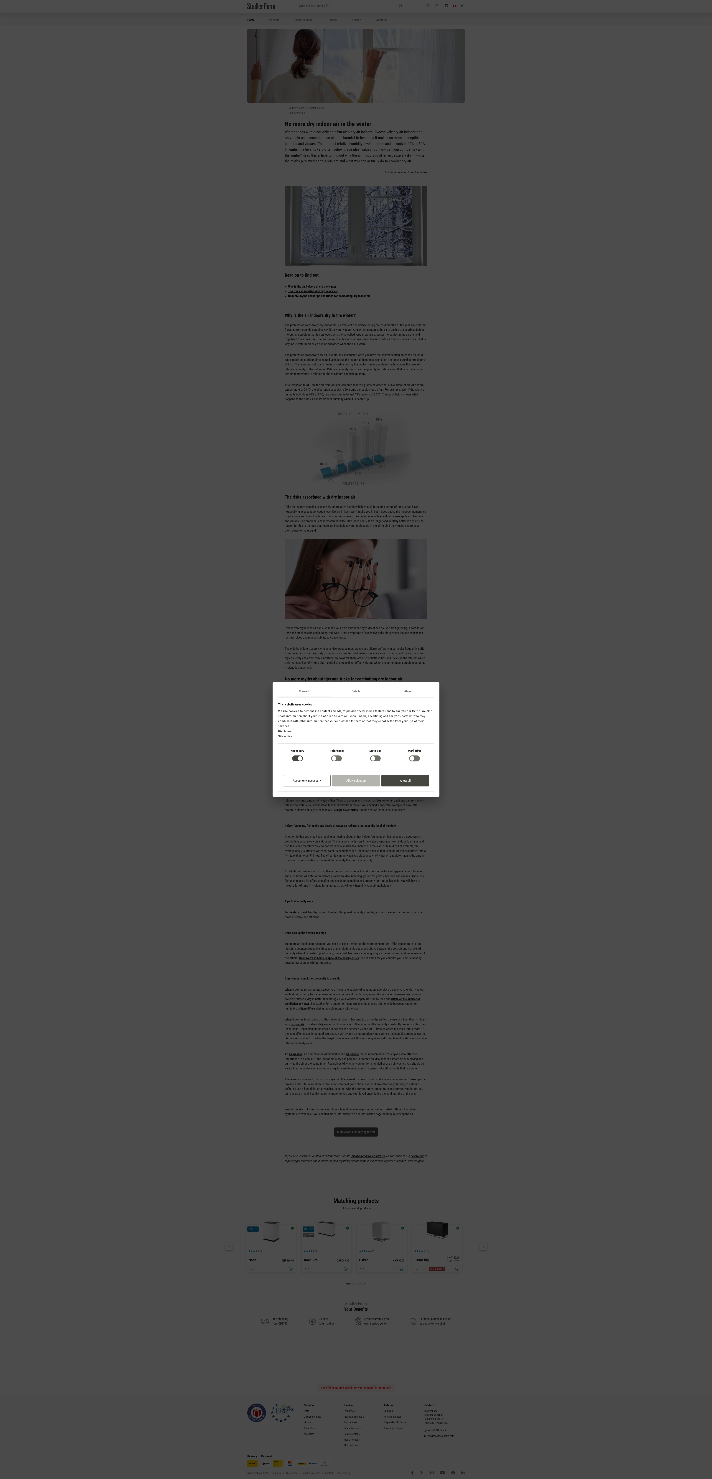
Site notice (285, 736)
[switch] (336, 758)
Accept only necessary (307, 781)
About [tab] (408, 691)
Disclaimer (285, 731)
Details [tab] (356, 691)
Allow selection (356, 781)
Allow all (405, 781)
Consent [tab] (304, 691)
